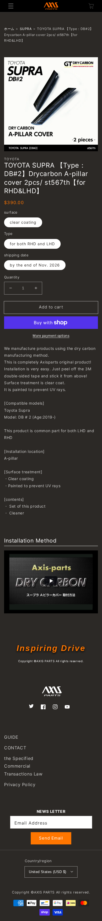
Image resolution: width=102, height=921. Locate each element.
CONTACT (15, 747)
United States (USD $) (47, 872)
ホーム (9, 29)
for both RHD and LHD (32, 243)
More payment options (51, 336)
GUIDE (11, 737)
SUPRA (26, 29)
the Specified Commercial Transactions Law (23, 766)
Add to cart (51, 307)
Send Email (51, 838)
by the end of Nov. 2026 (35, 265)
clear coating (23, 222)
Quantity (11, 277)
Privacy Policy (19, 784)
